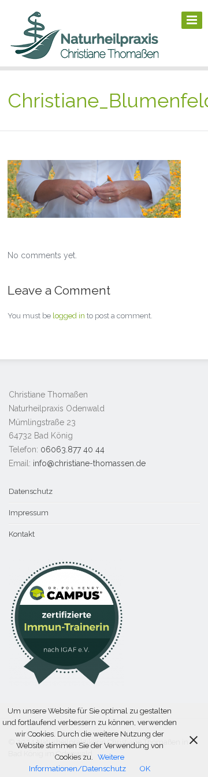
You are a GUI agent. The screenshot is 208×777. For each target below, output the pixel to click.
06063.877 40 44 (72, 449)
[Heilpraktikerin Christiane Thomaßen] (85, 58)
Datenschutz (31, 491)
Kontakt (22, 534)
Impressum (29, 512)
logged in (69, 315)
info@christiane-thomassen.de (89, 463)
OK (145, 768)
